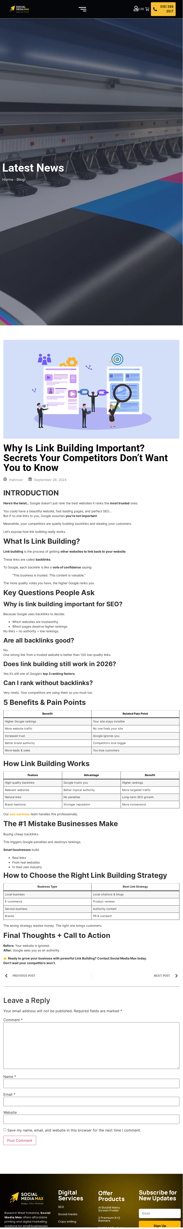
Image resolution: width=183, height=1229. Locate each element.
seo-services (20, 814)
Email (9, 1094)
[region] (58, 1195)
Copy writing (67, 1221)
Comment (13, 1020)
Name (9, 1076)
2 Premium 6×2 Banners (109, 1219)
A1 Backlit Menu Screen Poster (109, 1209)
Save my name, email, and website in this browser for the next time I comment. (74, 1130)
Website (10, 1112)
